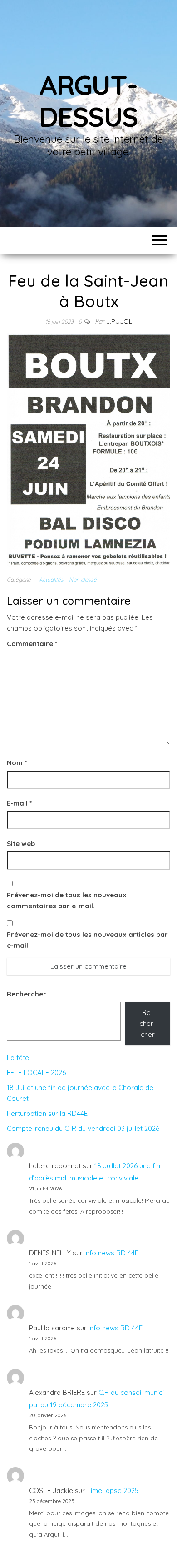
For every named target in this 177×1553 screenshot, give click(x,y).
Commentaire (32, 643)
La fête (18, 1057)
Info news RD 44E (111, 1253)
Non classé (83, 579)
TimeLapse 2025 (112, 1490)
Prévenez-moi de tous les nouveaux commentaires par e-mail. (67, 900)
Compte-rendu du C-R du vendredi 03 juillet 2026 (83, 1128)
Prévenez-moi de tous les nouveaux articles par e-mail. (87, 940)
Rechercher (26, 994)
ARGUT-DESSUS (88, 101)
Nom (17, 762)
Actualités (51, 579)
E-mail (19, 803)
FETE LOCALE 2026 (36, 1072)
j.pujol (119, 321)
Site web (21, 843)
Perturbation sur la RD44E (47, 1113)
